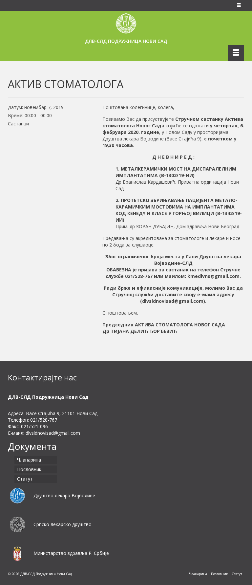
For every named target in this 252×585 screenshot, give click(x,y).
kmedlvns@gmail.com (213, 276)
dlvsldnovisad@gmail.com (172, 301)
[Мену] (236, 53)
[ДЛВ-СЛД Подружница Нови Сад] (126, 23)
